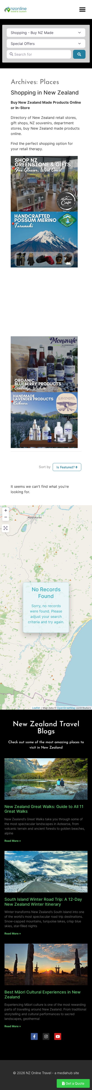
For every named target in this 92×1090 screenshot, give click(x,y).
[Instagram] (46, 1036)
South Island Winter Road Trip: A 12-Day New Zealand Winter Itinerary (43, 902)
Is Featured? (65, 467)
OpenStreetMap (66, 707)
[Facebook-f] (34, 1036)
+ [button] (5, 510)
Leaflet (36, 707)
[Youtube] (57, 1036)
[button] (82, 9)
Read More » (12, 840)
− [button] (5, 517)
